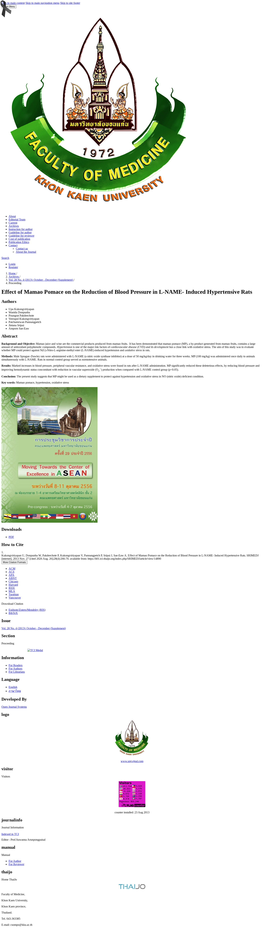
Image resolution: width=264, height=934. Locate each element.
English (13, 687)
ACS (11, 571)
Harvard (13, 584)
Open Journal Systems (14, 706)
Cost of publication (19, 238)
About (12, 216)
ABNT (13, 578)
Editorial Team (17, 219)
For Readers (15, 665)
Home (12, 273)
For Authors (15, 668)
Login (12, 264)
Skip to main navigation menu (42, 2)
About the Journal (26, 251)
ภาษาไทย (15, 691)
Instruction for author (21, 229)
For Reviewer (16, 864)
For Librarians (17, 671)
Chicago (13, 581)
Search (5, 257)
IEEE (12, 587)
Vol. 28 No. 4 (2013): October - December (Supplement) (41, 279)
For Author (15, 861)
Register (13, 267)
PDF (11, 536)
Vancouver (15, 597)
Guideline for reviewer (21, 235)
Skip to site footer (70, 2)
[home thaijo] (132, 888)
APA (11, 575)
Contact (13, 245)
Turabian (14, 594)
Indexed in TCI (10, 834)
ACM (12, 568)
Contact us (22, 248)
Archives (14, 225)
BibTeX (13, 613)
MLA (12, 591)
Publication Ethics (19, 242)
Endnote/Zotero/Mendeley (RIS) (27, 609)
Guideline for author (20, 232)
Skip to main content (13, 2)
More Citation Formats (14, 562)
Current (13, 222)
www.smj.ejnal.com (132, 761)
